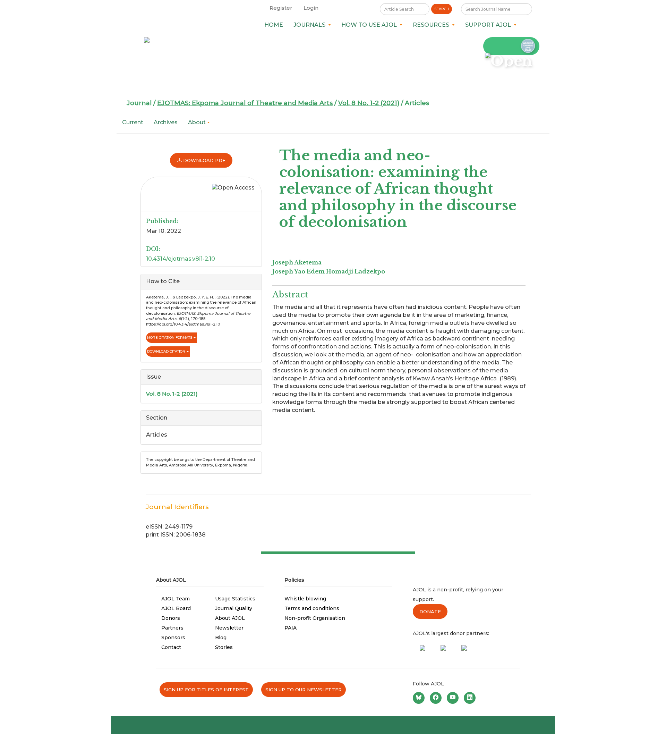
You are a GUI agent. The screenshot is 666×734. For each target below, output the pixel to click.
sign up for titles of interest (206, 689)
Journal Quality (233, 608)
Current (132, 122)
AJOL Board (176, 608)
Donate (430, 611)
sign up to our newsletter (303, 689)
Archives (166, 122)
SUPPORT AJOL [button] (489, 25)
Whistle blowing (305, 599)
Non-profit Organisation (314, 618)
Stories (224, 647)
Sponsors (173, 637)
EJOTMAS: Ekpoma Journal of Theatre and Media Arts (245, 103)
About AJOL (230, 618)
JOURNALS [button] (310, 25)
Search (441, 9)
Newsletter (229, 628)
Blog (221, 637)
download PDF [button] (203, 160)
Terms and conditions (311, 608)
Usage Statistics (235, 599)
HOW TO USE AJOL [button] (370, 25)
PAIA (290, 628)
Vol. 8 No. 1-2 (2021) (368, 103)
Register (281, 8)
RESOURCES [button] (432, 25)
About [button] (197, 122)
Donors (170, 618)
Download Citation (166, 351)
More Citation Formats (170, 337)
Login (311, 8)
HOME (273, 25)
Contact (171, 647)
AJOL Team (175, 599)
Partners (172, 628)
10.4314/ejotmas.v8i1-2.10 (180, 258)
